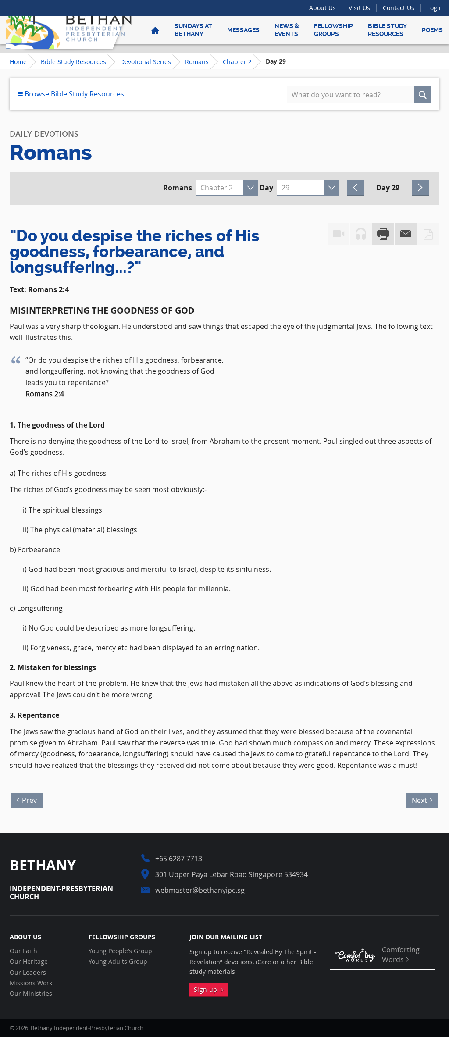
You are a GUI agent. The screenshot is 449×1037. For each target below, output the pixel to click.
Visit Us (359, 8)
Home (18, 61)
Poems (432, 29)
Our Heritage (29, 962)
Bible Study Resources (387, 29)
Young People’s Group (120, 951)
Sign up (207, 989)
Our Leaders (28, 972)
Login (435, 8)
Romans (197, 61)
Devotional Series (145, 61)
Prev (27, 799)
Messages (243, 29)
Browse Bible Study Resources (73, 94)
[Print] (383, 234)
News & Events (286, 29)
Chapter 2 (237, 61)
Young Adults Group (118, 962)
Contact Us (398, 8)
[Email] (406, 234)
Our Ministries (31, 994)
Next (422, 799)
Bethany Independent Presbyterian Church (69, 30)
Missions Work (31, 983)
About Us (322, 8)
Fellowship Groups (333, 29)
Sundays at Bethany (193, 29)
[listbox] (227, 188)
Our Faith (23, 951)
